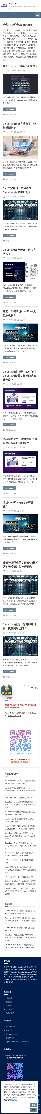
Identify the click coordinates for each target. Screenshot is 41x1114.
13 (19, 685)
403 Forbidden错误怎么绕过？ (20, 66)
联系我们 (9, 1002)
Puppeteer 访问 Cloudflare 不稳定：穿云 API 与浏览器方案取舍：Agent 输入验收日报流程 (20, 891)
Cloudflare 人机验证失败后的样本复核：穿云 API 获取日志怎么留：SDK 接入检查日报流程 (20, 937)
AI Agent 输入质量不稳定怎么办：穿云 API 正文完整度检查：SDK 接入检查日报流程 (20, 870)
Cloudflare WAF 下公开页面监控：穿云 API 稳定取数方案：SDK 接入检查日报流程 (20, 947)
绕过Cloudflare (11, 115)
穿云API (13, 3)
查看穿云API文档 (14, 716)
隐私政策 (13, 1100)
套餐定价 (9, 1030)
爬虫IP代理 (10, 1038)
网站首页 (9, 998)
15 (28, 685)
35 (36, 685)
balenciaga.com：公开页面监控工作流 (19, 877)
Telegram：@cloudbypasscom (20, 759)
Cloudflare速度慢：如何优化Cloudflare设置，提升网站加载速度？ (19, 375)
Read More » (10, 109)
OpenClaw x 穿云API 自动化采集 (17, 1042)
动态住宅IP (13, 977)
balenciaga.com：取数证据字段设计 (18, 798)
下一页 (34, 688)
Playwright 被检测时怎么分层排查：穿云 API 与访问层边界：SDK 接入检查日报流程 (20, 920)
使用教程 (9, 1006)
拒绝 (33, 1110)
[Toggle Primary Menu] (37, 15)
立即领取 (7, 693)
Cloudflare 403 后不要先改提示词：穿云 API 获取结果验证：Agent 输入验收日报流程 (20, 846)
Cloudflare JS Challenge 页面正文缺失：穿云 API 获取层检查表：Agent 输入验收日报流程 (20, 836)
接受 (33, 1105)
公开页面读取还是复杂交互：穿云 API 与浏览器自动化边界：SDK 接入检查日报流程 (20, 790)
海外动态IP (10, 1009)
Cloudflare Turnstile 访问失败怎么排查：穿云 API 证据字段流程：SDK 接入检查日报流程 (20, 804)
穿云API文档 (10, 1027)
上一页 (7, 685)
